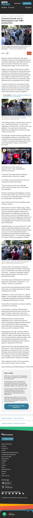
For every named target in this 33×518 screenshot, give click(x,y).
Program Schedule (6, 418)
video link (6, 232)
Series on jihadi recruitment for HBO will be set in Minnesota (17, 95)
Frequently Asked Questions (10, 452)
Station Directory (18, 418)
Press (3, 463)
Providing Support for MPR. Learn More (13, 423)
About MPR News (7, 444)
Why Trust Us (5, 475)
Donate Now (27, 3)
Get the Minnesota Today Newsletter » (16, 406)
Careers (4, 446)
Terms (3, 473)
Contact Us (5, 448)
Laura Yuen (4, 16)
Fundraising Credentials (9, 454)
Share (29, 53)
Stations (4, 471)
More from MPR (6, 456)
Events (4, 450)
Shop (3, 467)
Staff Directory (6, 469)
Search (12, 7)
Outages (4, 461)
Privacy (4, 465)
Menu (5, 7)
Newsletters (5, 459)
